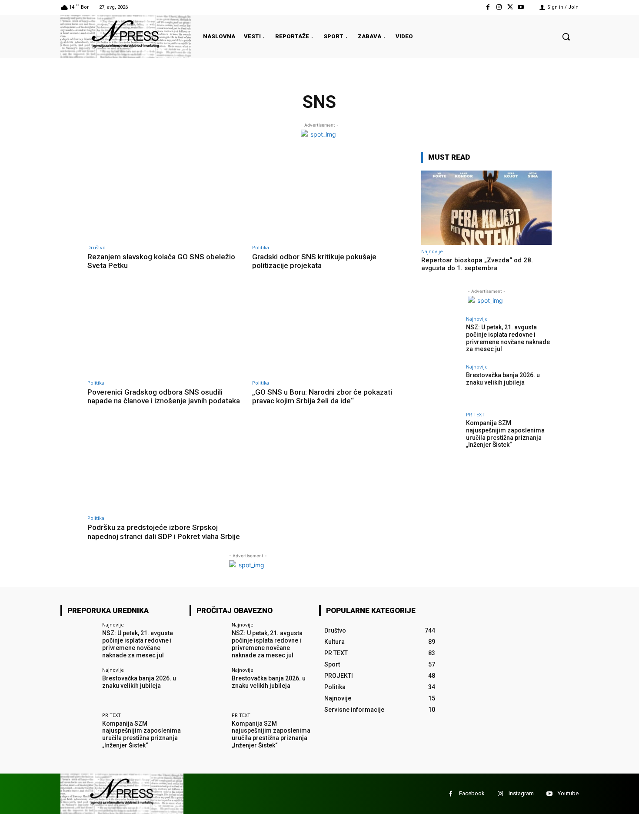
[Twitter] (510, 7)
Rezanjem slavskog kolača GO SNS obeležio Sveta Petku (161, 261)
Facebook (472, 793)
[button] (566, 36)
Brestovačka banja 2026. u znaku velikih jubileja (503, 379)
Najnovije (432, 251)
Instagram (521, 793)
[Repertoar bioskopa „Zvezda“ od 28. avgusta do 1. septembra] (486, 208)
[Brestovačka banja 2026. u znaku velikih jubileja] (440, 385)
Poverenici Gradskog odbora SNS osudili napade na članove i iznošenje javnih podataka (163, 396)
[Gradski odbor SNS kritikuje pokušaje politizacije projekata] (330, 196)
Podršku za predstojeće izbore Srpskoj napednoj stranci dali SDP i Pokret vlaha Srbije (163, 531)
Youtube (568, 793)
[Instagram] (498, 7)
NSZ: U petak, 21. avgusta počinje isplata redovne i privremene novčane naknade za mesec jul (508, 338)
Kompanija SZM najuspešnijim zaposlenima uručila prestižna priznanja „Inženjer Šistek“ (505, 433)
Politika (260, 247)
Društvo (96, 247)
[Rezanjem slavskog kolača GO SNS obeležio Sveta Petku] (165, 196)
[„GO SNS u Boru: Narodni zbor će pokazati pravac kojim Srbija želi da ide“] (330, 331)
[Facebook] (488, 7)
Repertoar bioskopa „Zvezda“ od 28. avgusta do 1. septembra (477, 264)
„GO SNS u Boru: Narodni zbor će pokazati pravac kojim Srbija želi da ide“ (322, 396)
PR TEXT (475, 414)
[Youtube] (521, 7)
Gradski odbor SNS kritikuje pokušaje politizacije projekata (314, 261)
